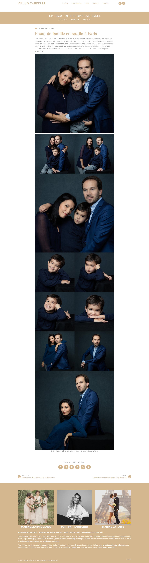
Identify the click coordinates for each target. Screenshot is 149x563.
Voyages (86, 20)
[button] (60, 467)
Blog (87, 3)
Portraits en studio (45, 28)
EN (130, 559)
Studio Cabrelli (31, 3)
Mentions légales (40, 560)
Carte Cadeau (76, 3)
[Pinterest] (123, 3)
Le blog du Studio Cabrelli (74, 16)
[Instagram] (120, 3)
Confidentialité (53, 560)
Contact (105, 3)
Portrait (65, 3)
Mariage (96, 3)
